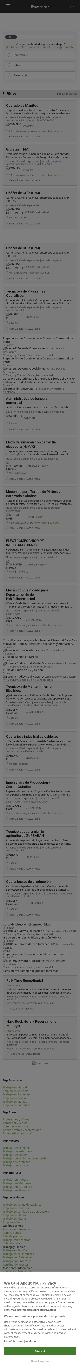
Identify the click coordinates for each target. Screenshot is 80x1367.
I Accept (40, 1351)
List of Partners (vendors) (20, 1341)
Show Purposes (40, 1361)
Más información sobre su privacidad (34, 1310)
